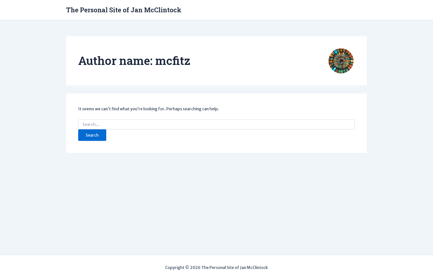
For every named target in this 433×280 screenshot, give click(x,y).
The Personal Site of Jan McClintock (123, 10)
